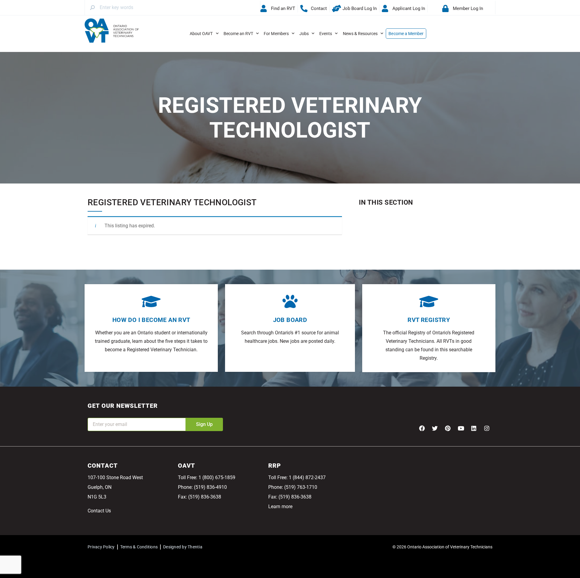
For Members (276, 33)
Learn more (280, 506)
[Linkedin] (473, 428)
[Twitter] (434, 428)
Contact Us (99, 511)
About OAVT (201, 33)
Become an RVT (238, 33)
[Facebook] (421, 428)
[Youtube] (460, 428)
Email (94, 414)
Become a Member (406, 33)
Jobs (304, 33)
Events (325, 33)
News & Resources (360, 33)
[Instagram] (486, 428)
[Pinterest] (447, 428)
